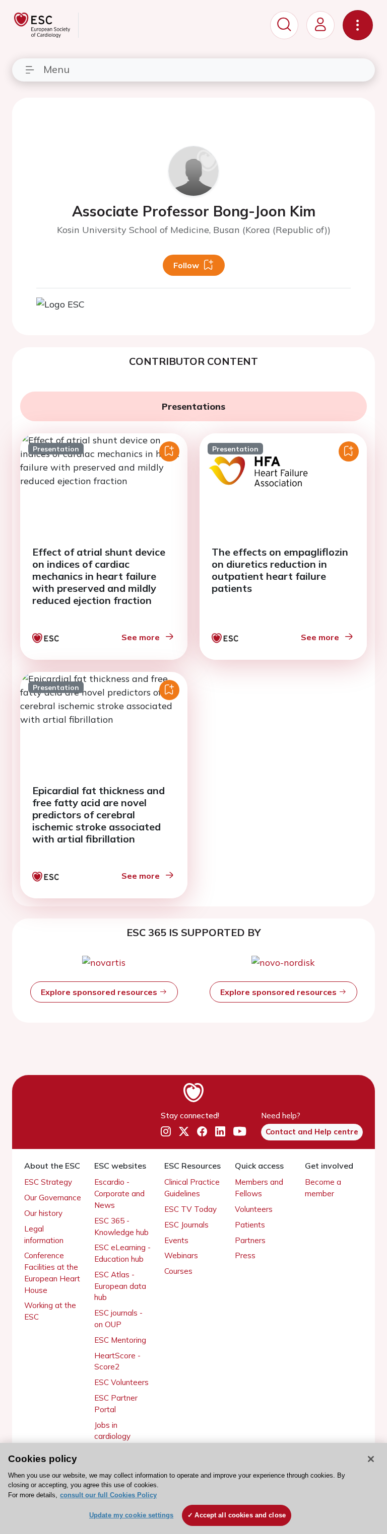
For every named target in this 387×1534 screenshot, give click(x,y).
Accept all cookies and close (240, 1515)
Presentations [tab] (193, 406)
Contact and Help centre (312, 1131)
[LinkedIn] (220, 1131)
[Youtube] (239, 1131)
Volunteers (254, 1209)
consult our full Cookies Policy (108, 1495)
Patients (250, 1225)
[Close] (371, 1459)
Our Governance (52, 1197)
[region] (193, 1488)
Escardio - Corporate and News (119, 1193)
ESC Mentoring (120, 1340)
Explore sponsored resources (100, 992)
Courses (178, 1271)
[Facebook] (202, 1131)
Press (245, 1255)
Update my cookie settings (131, 1515)
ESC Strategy (48, 1182)
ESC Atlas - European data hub (120, 1286)
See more (140, 637)
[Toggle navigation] (358, 25)
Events (176, 1240)
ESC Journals (186, 1225)
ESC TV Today (190, 1209)
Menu (56, 69)
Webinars (181, 1255)
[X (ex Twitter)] (184, 1131)
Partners (250, 1240)
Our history (43, 1213)
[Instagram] (166, 1131)
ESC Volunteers (121, 1382)
